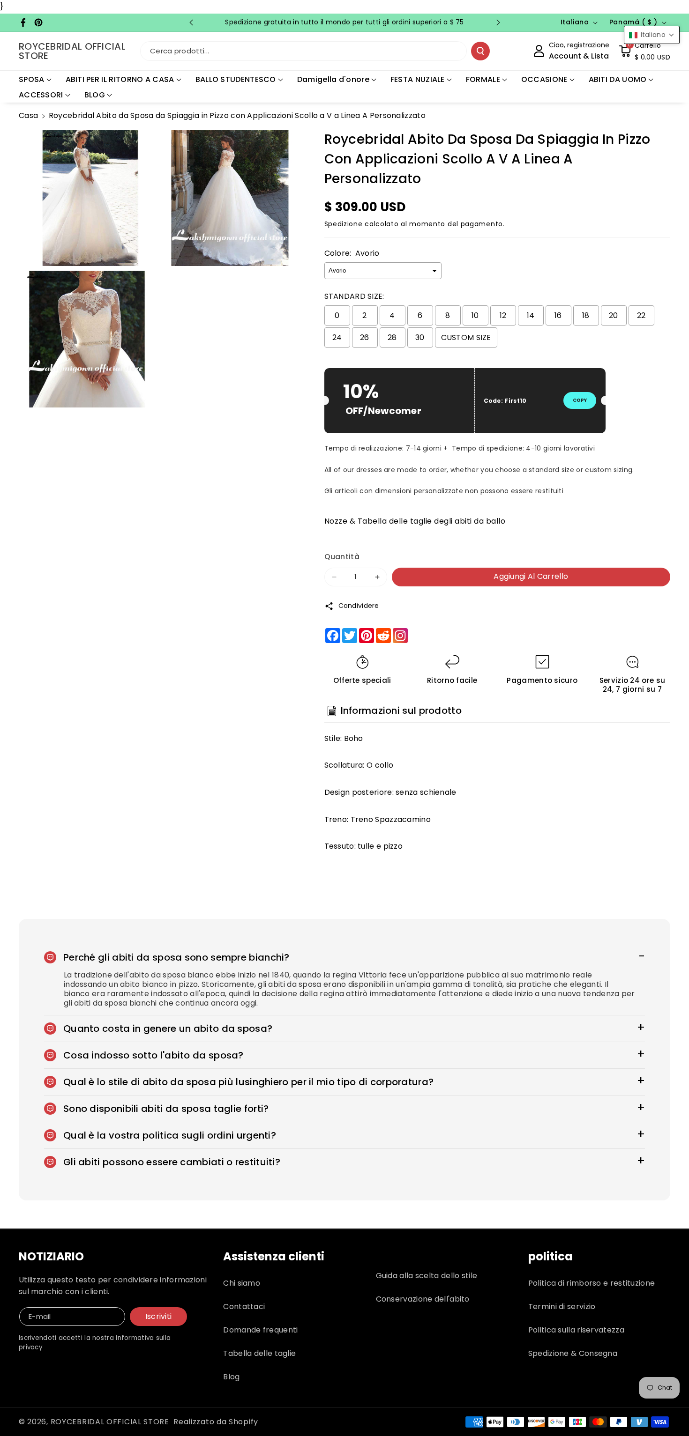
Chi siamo (241, 1283)
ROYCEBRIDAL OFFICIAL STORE (110, 1421)
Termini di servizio (562, 1306)
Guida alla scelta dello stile (427, 1275)
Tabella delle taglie (259, 1353)
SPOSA (32, 79)
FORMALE (483, 79)
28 (392, 337)
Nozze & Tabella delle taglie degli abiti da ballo (415, 521)
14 (531, 315)
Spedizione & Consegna (572, 1353)
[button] (644, 51)
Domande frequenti (260, 1330)
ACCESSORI (41, 94)
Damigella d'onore (333, 79)
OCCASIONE (544, 79)
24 (337, 337)
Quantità (341, 556)
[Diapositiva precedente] (191, 22)
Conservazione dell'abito (423, 1299)
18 (586, 315)
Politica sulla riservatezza (576, 1330)
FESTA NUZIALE (417, 79)
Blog (231, 1376)
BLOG (94, 94)
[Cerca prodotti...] (480, 51)
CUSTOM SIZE (466, 337)
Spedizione (343, 224)
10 (475, 315)
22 (641, 315)
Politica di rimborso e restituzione (591, 1283)
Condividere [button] (358, 605)
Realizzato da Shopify (215, 1421)
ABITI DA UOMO (618, 79)
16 (558, 315)
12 (503, 315)
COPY (580, 400)
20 (613, 315)
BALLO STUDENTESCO (235, 79)
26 (364, 337)
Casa (28, 115)
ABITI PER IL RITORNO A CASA (120, 79)
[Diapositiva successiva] (498, 22)
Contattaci (244, 1306)
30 (420, 337)
